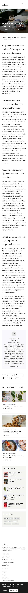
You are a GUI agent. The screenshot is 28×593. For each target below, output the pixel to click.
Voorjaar (15, 521)
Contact (4, 575)
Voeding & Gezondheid (8, 559)
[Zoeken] (25, 4)
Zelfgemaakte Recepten (12, 37)
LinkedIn (6, 378)
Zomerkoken (15, 524)
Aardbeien (17, 518)
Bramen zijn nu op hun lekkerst (15, 473)
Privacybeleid (5, 577)
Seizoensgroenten (8, 518)
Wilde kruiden (7, 524)
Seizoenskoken (6, 557)
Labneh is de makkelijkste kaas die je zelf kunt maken (15, 496)
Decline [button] (5, 590)
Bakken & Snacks (6, 568)
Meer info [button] (15, 586)
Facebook (20, 375)
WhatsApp (11, 375)
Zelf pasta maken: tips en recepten (15, 480)
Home (3, 37)
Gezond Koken (5, 565)
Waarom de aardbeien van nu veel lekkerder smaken (15, 503)
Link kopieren (20, 378)
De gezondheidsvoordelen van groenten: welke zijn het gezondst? (15, 488)
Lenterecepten (7, 521)
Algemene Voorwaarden (8, 580)
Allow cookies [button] (13, 590)
